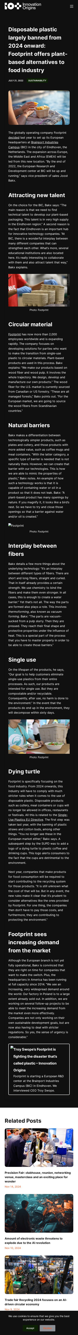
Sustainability (37, 80)
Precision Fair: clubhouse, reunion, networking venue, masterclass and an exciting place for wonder (38, 1177)
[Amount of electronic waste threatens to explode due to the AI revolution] (39, 1213)
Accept (30, 1328)
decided (13, 137)
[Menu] (71, 6)
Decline (47, 1328)
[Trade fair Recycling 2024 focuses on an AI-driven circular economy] (39, 1274)
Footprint (14, 334)
